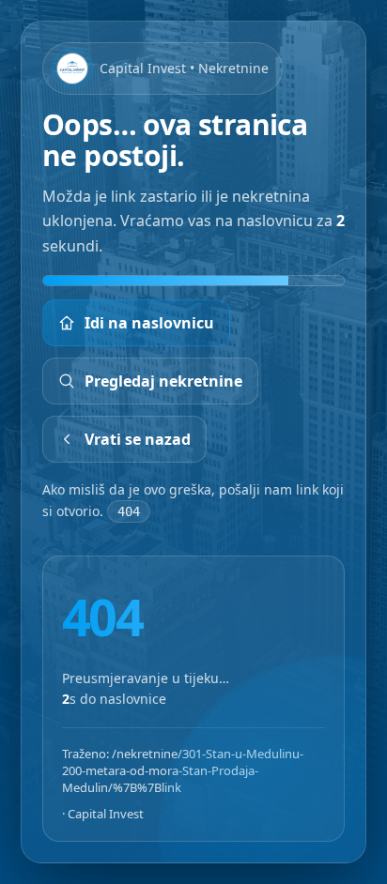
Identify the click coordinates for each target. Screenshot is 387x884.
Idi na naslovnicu (149, 322)
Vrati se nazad (138, 439)
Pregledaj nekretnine (163, 381)
